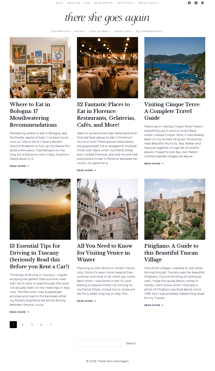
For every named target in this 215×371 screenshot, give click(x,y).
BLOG (59, 3)
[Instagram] (196, 3)
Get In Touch (125, 3)
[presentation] (40, 67)
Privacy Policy (148, 3)
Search (131, 343)
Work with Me (103, 3)
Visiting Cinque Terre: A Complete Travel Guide (172, 111)
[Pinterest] (202, 3)
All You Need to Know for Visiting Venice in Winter (104, 253)
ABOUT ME (74, 3)
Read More (19, 166)
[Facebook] (189, 3)
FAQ (87, 3)
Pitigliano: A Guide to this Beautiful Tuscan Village (171, 253)
